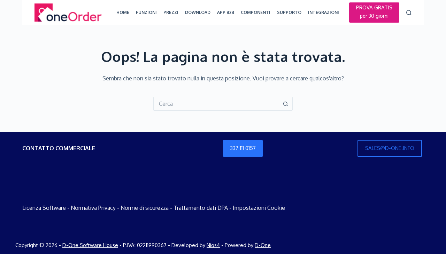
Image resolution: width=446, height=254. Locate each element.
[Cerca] (409, 12)
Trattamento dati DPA (201, 207)
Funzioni (146, 12)
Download (197, 12)
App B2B (225, 12)
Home (122, 12)
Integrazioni (323, 12)
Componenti (255, 12)
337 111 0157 (243, 148)
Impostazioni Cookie (259, 207)
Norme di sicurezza (145, 207)
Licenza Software (44, 207)
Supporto (289, 12)
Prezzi (170, 12)
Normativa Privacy (93, 207)
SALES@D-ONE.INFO (389, 148)
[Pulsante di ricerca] (286, 104)
